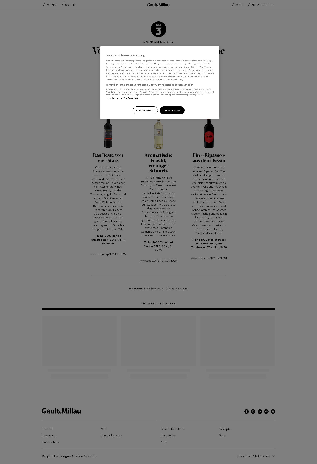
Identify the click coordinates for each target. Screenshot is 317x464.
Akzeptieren (172, 110)
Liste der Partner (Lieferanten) (122, 98)
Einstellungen (145, 110)
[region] (159, 82)
